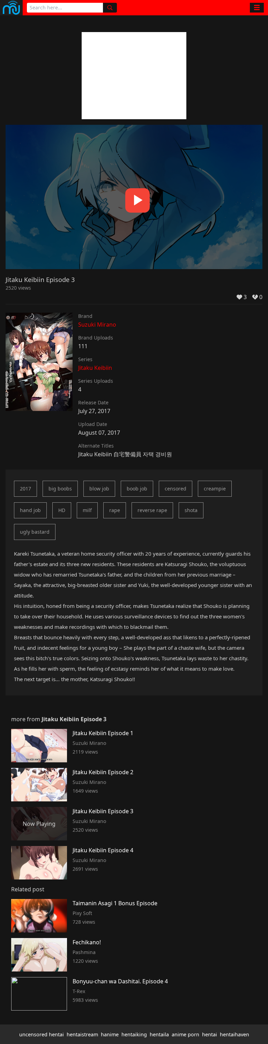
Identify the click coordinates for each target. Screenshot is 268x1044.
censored (175, 488)
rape (114, 510)
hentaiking (134, 1034)
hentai (209, 1034)
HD (61, 510)
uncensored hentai (41, 1034)
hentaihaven (234, 1034)
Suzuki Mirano (97, 324)
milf (87, 510)
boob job (137, 488)
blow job (99, 488)
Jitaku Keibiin (95, 368)
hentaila (159, 1034)
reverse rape (152, 510)
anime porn (185, 1034)
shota (191, 510)
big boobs (60, 488)
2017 (25, 488)
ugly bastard (35, 531)
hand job (30, 510)
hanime (110, 1034)
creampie (215, 488)
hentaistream (82, 1034)
